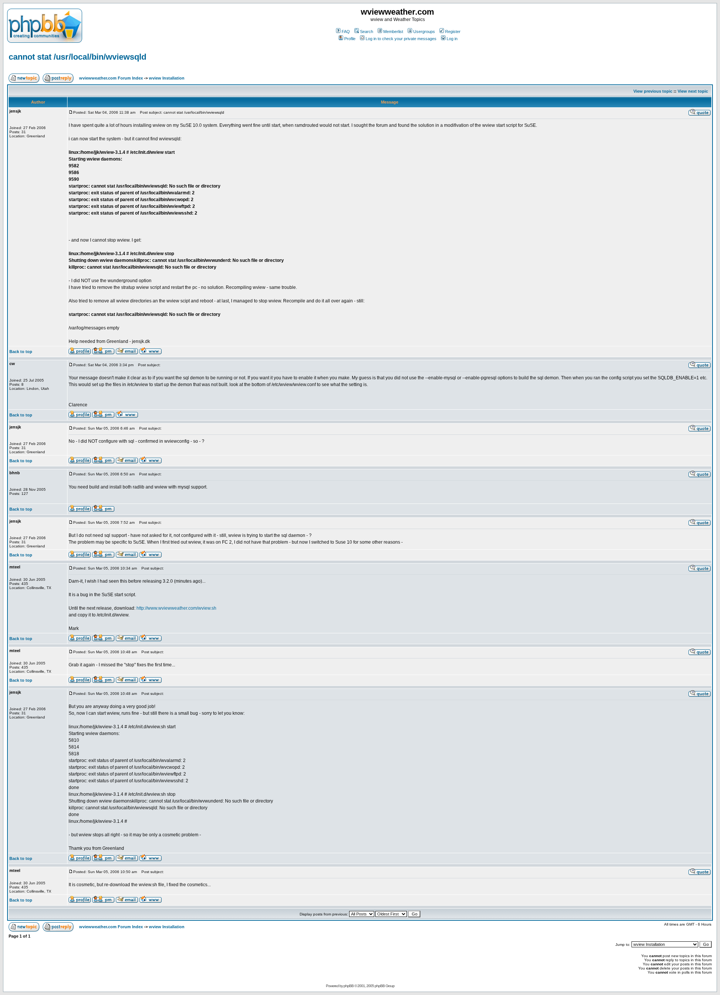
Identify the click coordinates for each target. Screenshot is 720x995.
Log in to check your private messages (401, 38)
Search (366, 31)
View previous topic (652, 91)
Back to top (20, 351)
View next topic (693, 91)
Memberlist (393, 31)
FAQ (346, 31)
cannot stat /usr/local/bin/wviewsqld (77, 57)
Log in (452, 38)
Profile (350, 38)
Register (452, 31)
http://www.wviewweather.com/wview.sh (176, 608)
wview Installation (166, 78)
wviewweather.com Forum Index (111, 78)
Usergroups (424, 31)
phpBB (349, 986)
